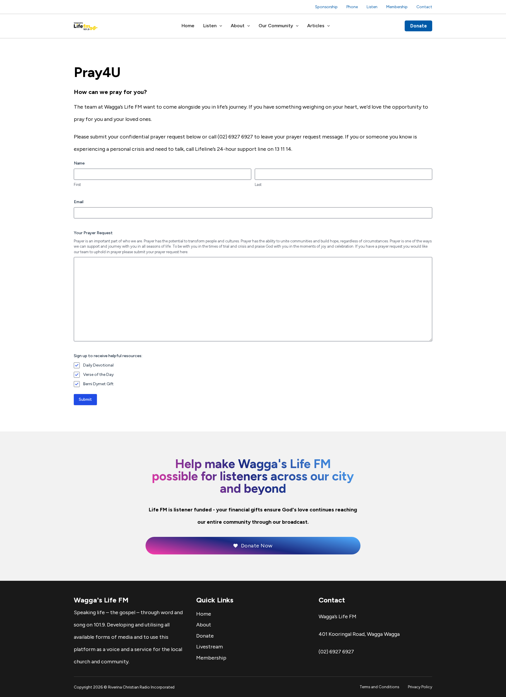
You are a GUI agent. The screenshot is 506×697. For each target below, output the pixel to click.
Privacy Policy (420, 686)
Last (258, 184)
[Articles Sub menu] (328, 26)
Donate (418, 26)
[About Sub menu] (248, 26)
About (238, 25)
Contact (424, 6)
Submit (85, 399)
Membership (397, 6)
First (77, 184)
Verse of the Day (98, 374)
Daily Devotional (98, 365)
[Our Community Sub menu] (297, 26)
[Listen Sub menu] (221, 26)
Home (188, 25)
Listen (372, 6)
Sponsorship (326, 6)
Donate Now (257, 545)
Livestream (209, 646)
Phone (352, 6)
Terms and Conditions (379, 686)
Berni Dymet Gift (98, 383)
